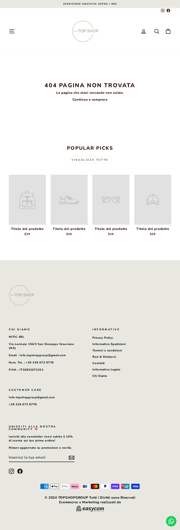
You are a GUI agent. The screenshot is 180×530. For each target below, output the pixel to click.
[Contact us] (171, 521)
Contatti (98, 363)
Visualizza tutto (90, 160)
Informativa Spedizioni (109, 344)
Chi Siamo (99, 376)
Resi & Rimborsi (104, 357)
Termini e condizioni (107, 350)
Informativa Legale (106, 370)
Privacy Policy (102, 338)
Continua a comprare (89, 99)
